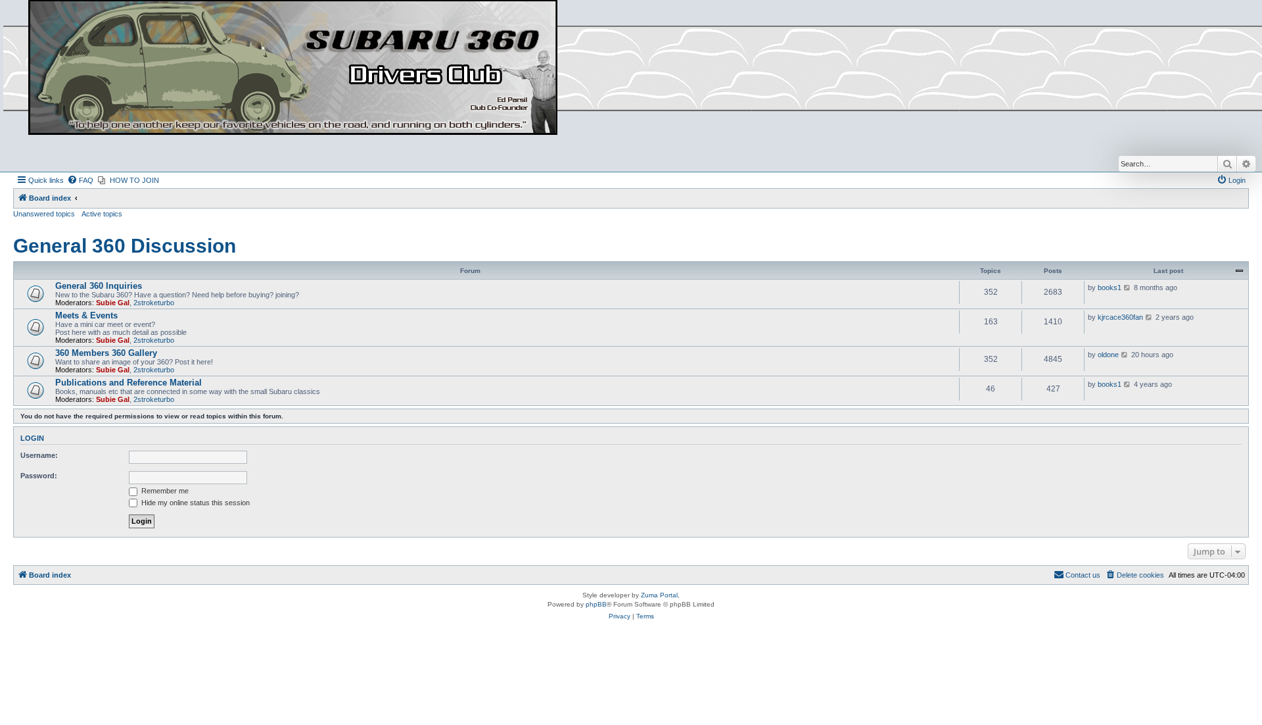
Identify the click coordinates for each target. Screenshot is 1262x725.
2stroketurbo (153, 303)
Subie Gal (112, 303)
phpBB (596, 604)
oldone (1108, 355)
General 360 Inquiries (98, 286)
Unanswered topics (44, 214)
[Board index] (293, 68)
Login (32, 438)
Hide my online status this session (194, 503)
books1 (1109, 287)
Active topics (102, 214)
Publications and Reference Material (128, 383)
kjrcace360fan (1120, 317)
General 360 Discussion (124, 246)
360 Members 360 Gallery (106, 353)
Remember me (164, 491)
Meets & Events (86, 315)
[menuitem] (80, 180)
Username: (39, 455)
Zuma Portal (659, 595)
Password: (38, 476)
